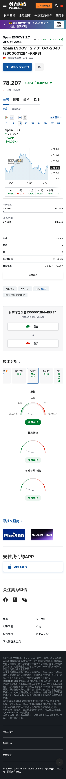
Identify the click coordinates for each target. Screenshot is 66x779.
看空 (35, 326)
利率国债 (9, 16)
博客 (5, 618)
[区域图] (12, 118)
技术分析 (10, 361)
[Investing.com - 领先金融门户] (17, 5)
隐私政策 (7, 743)
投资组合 (8, 634)
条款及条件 (8, 731)
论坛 (37, 99)
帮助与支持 (42, 634)
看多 (35, 343)
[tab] (19, 376)
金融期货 (25, 16)
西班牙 (43, 289)
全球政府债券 (43, 16)
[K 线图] (7, 118)
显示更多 (33, 275)
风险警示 (7, 755)
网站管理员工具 (12, 641)
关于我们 (41, 618)
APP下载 (8, 626)
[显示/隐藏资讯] (25, 118)
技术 (26, 99)
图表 (16, 99)
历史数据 (16, 108)
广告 (38, 626)
